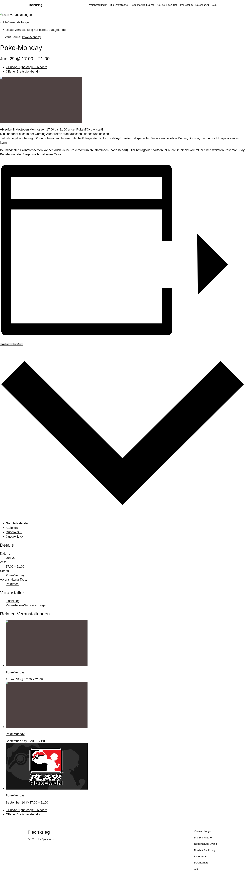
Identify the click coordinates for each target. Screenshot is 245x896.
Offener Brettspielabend (23, 71)
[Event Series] (45, 679)
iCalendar (12, 528)
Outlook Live (14, 536)
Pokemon (12, 584)
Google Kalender (17, 523)
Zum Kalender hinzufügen (11, 344)
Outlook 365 (14, 532)
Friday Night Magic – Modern (26, 67)
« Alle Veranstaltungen (15, 22)
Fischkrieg (35, 5)
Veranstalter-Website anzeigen (26, 605)
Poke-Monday (15, 575)
